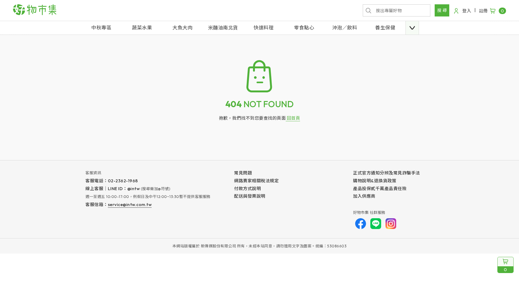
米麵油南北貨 (223, 28)
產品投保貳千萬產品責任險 (380, 188)
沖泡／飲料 (344, 28)
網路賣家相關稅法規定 (256, 180)
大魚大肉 (182, 28)
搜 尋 (442, 10)
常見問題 (243, 173)
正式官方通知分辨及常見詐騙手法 (386, 173)
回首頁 (293, 118)
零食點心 (304, 28)
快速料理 (264, 28)
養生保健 (385, 28)
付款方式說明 (247, 188)
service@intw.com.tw (130, 204)
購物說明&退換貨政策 (374, 180)
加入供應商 (364, 196)
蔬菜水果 (142, 28)
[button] (412, 28)
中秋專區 (101, 28)
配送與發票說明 (249, 196)
